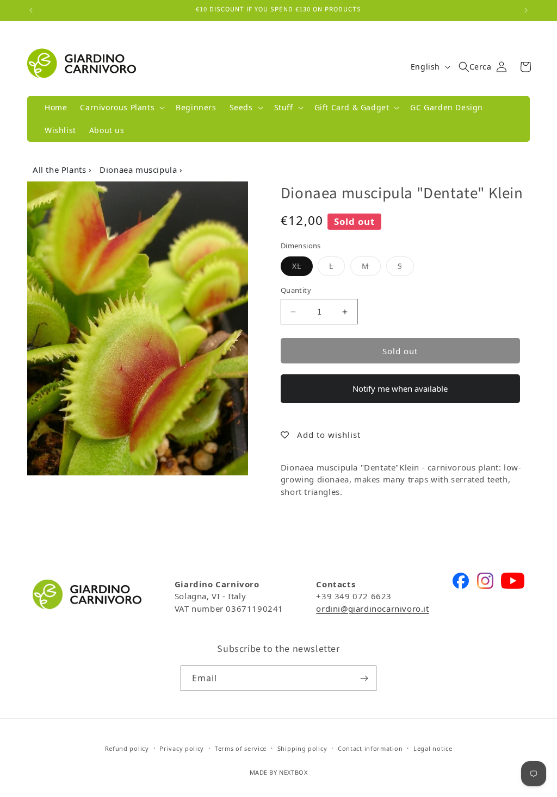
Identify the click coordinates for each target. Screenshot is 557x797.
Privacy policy (181, 748)
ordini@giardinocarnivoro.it (372, 608)
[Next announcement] (526, 10)
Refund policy (127, 748)
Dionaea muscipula (140, 169)
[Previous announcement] (31, 10)
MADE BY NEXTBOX (279, 772)
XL (302, 265)
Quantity (296, 290)
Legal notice (432, 748)
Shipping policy (302, 748)
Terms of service (241, 748)
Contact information (370, 748)
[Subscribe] (364, 678)
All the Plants (61, 169)
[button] (121, 107)
